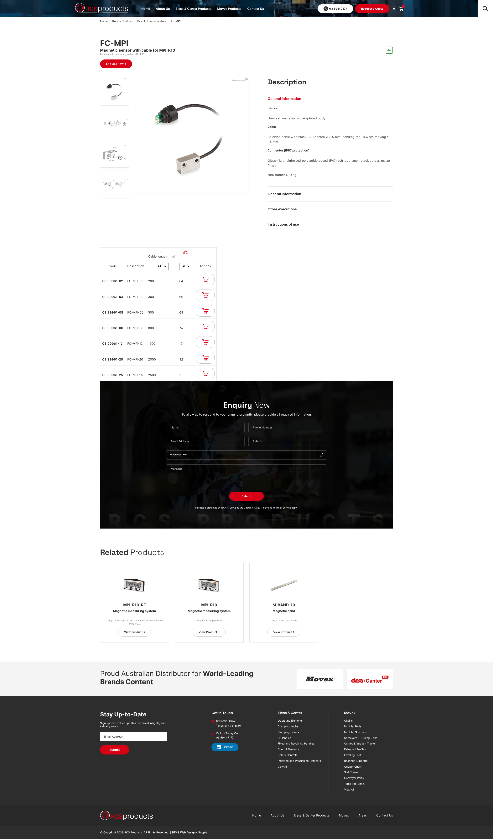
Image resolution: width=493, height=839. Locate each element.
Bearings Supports (355, 760)
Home (145, 9)
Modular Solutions (355, 732)
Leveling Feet (352, 755)
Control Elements (288, 749)
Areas (362, 815)
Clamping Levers (288, 732)
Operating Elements (290, 720)
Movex (344, 815)
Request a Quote (372, 8)
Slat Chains (351, 772)
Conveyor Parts (354, 778)
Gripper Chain (352, 766)
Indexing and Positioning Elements (299, 760)
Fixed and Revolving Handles (296, 743)
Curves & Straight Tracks (360, 743)
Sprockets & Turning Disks (360, 737)
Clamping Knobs (288, 726)
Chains (348, 720)
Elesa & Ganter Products (193, 9)
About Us (163, 9)
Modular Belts (352, 726)
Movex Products (229, 9)
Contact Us (255, 9)
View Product (133, 632)
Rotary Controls (122, 21)
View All (282, 766)
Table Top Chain (354, 783)
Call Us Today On (227, 733)
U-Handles (284, 737)
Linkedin (228, 747)
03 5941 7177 (338, 8)
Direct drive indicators (151, 21)
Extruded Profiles (355, 749)
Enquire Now (115, 63)
